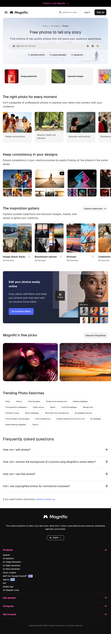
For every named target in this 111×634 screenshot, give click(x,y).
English (55, 537)
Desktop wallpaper (80, 401)
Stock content (9, 572)
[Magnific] (55, 517)
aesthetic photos (38, 55)
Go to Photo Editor (21, 311)
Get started (9, 597)
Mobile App (8, 586)
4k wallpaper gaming (83, 413)
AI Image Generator (12, 562)
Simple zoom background (56, 401)
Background (88, 407)
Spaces (6, 555)
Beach (53, 407)
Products (8, 549)
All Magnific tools (11, 590)
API (4, 583)
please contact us (45, 499)
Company (8, 606)
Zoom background (42, 419)
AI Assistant (8, 558)
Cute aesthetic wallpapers (16, 407)
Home (45, 26)
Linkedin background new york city (70, 419)
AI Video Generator (11, 565)
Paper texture (38, 407)
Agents (8, 579)
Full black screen (12, 413)
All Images (55, 26)
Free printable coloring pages (17, 419)
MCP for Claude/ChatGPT (17, 576)
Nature (19, 401)
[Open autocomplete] (13, 46)
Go (9, 375)
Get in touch (9, 614)
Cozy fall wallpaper (69, 407)
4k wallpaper (95, 419)
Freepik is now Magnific (54, 3)
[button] (55, 537)
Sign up (100, 12)
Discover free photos (96, 335)
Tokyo (7, 401)
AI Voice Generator (11, 569)
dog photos (78, 55)
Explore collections (93, 208)
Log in (87, 12)
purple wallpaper (59, 55)
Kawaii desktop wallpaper (15, 424)
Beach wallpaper (32, 413)
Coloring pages (34, 401)
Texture (35, 424)
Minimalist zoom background (57, 413)
